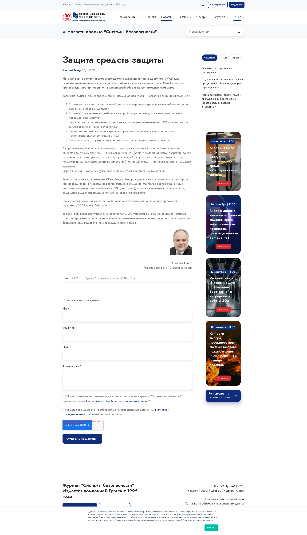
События (151, 17)
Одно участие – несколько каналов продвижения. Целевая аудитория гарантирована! (222, 83)
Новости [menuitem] (192, 491)
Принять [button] (211, 527)
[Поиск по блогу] (239, 31)
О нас (237, 17)
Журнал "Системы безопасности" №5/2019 (110, 278)
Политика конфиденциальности (224, 499)
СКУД (75, 278)
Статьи (184, 17)
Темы (224, 57)
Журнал (220, 17)
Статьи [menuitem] (205, 491)
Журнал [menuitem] (229, 491)
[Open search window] (203, 4)
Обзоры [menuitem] (216, 491)
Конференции (218, 4)
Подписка (237, 4)
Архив (235, 57)
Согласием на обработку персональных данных (117, 401)
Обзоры (201, 17)
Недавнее (210, 57)
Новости (166, 17)
